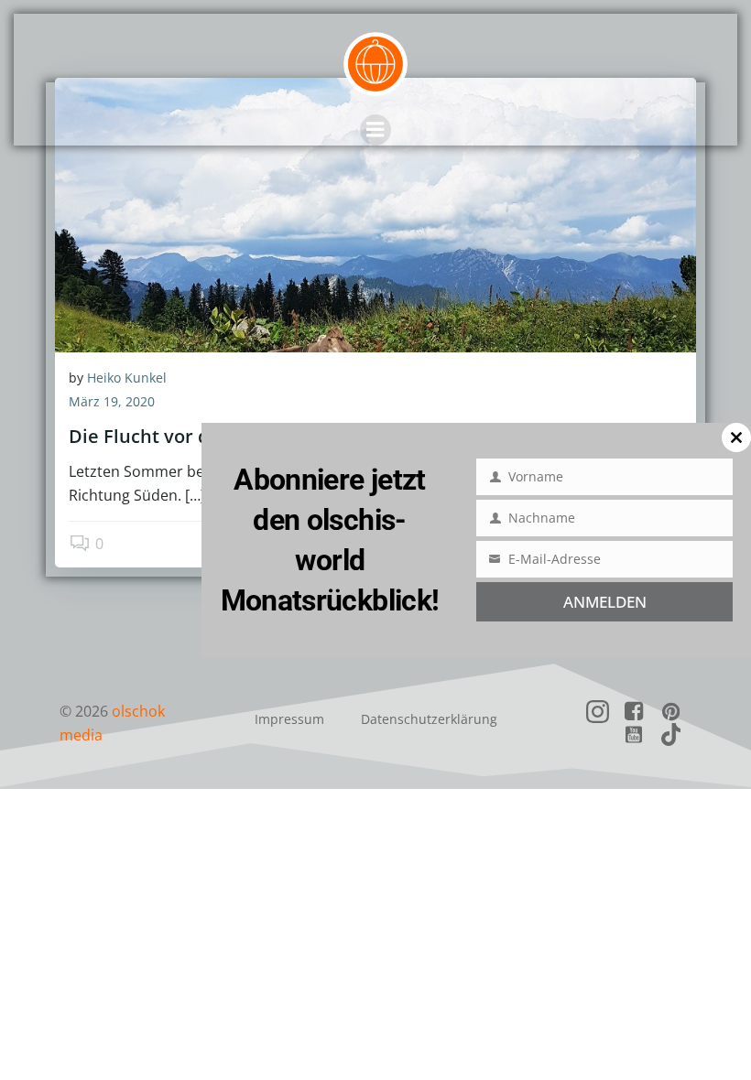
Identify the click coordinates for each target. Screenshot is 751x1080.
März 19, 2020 (112, 401)
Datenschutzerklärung (429, 719)
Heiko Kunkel (127, 377)
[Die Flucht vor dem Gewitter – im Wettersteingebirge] (375, 213)
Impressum (289, 719)
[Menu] (375, 130)
